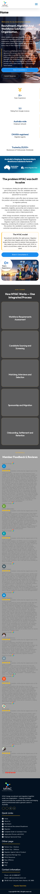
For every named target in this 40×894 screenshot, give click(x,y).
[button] (36, 4)
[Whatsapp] (14, 808)
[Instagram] (10, 808)
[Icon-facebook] (3, 808)
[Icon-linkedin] (7, 808)
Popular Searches (20, 886)
